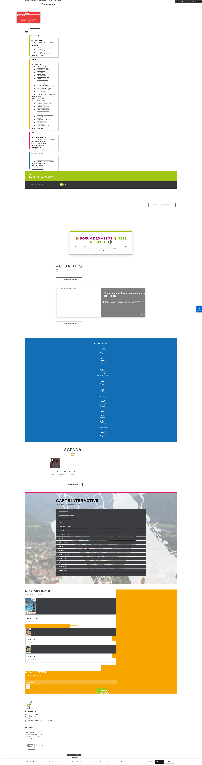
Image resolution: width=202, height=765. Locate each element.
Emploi (39, 118)
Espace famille (37, 165)
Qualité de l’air (37, 55)
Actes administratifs (42, 84)
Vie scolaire (40, 105)
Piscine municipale (38, 145)
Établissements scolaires (44, 103)
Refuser (170, 761)
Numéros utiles (41, 78)
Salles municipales (39, 143)
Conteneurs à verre (65, 526)
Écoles (61, 538)
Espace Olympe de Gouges (45, 115)
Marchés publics (42, 91)
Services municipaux (43, 77)
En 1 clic (199, 310)
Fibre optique (41, 74)
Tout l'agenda (72, 484)
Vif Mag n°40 (32, 657)
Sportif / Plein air (64, 570)
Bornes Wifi (62, 522)
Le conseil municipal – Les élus (46, 87)
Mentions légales (33, 744)
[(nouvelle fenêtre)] (25, 721)
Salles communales (65, 554)
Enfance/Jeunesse (38, 100)
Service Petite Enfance (43, 119)
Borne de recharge (65, 519)
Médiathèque (36, 147)
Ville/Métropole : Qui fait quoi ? (46, 94)
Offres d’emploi (37, 169)
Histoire (39, 47)
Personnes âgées (42, 121)
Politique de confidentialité (35, 745)
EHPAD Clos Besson (38, 128)
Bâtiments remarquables (66, 515)
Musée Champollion (39, 149)
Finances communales (43, 90)
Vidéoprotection (41, 52)
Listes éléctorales (39, 163)
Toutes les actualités (69, 279)
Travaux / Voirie (41, 72)
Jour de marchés (42, 44)
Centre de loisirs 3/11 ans (44, 109)
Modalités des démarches (44, 160)
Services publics (64, 562)
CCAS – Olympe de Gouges (41, 113)
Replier (28, 13)
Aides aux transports (43, 125)
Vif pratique (36, 64)
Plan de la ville (41, 50)
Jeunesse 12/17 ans (43, 111)
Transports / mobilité (43, 69)
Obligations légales (42, 68)
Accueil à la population (43, 85)
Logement (40, 116)
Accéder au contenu (31, 0)
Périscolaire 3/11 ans (43, 108)
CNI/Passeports (37, 158)
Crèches (61, 530)
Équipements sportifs (39, 141)
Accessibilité (31, 747)
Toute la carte (63, 511)
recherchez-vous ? (40, 175)
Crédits (30, 746)
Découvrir (35, 35)
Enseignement (63, 542)
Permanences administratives (45, 127)
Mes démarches (37, 153)
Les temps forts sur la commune (46, 139)
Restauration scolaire (43, 106)
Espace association (74, 754)
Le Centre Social (42, 122)
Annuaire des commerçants (45, 42)
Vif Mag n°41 (32, 639)
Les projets (36, 96)
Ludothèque (40, 124)
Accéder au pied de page (55, 0)
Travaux (61, 574)
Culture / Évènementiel (40, 137)
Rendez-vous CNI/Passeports (45, 161)
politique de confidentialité (145, 761)
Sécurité (39, 92)
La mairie (35, 82)
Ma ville (35, 45)
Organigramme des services (45, 88)
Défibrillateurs (64, 534)
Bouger (34, 132)
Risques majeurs (42, 75)
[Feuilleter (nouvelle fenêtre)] (114, 638)
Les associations (38, 98)
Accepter (159, 761)
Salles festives (63, 558)
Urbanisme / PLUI (42, 66)
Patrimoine (40, 49)
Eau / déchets (41, 71)
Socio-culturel (63, 566)
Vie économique (37, 40)
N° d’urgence (74, 757)
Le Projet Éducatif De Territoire (46, 102)
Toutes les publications (162, 205)
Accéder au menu (42, 0)
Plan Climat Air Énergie (43, 53)
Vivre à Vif (35, 59)
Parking (61, 546)
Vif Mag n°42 (32, 618)
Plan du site (31, 749)
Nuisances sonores (42, 80)
